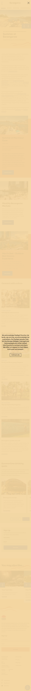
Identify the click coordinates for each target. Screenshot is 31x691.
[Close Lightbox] (28, 3)
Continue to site (15, 355)
